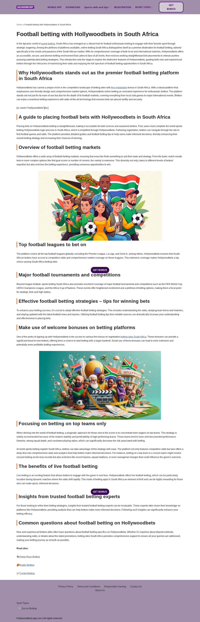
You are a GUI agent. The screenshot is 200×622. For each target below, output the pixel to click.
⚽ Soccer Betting (27, 608)
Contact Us (136, 586)
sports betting (48, 43)
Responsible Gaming (115, 586)
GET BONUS (171, 7)
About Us (100, 590)
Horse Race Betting (29, 556)
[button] (109, 7)
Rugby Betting (26, 565)
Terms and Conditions (88, 586)
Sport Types (23, 603)
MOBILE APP (55, 7)
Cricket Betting (27, 573)
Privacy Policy (65, 586)
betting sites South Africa (133, 336)
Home (19, 24)
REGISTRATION (122, 7)
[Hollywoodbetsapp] (25, 7)
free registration (119, 87)
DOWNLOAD (73, 7)
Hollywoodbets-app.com (29, 618)
